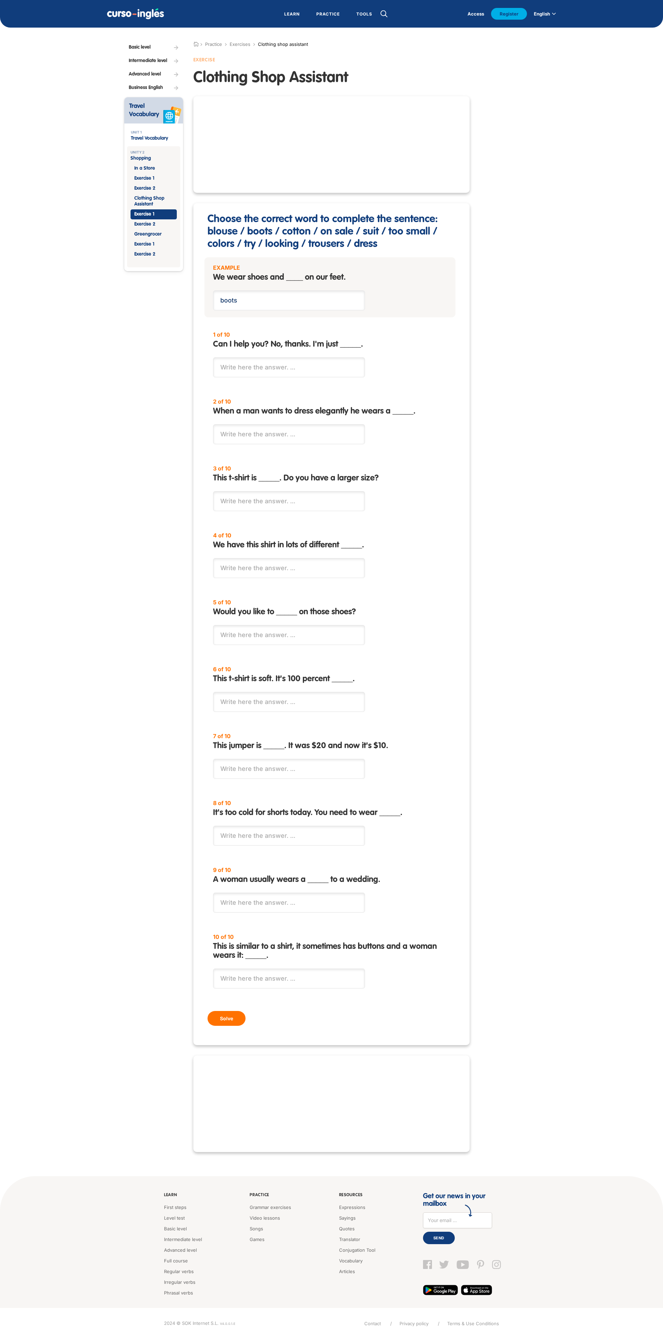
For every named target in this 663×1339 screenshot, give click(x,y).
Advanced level (180, 1250)
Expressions (352, 1207)
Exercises (240, 44)
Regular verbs (179, 1271)
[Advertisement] (331, 144)
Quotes (347, 1228)
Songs (256, 1228)
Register (509, 14)
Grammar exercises (270, 1207)
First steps (175, 1207)
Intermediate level (183, 1239)
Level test (174, 1218)
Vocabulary (351, 1260)
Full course (176, 1260)
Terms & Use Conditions (473, 1323)
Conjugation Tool (357, 1250)
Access (476, 14)
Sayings (347, 1218)
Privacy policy (414, 1323)
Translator (349, 1239)
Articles (347, 1271)
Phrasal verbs (178, 1293)
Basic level (175, 1228)
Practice (259, 1195)
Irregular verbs (179, 1282)
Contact (372, 1323)
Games (257, 1239)
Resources (351, 1195)
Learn (170, 1195)
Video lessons (265, 1218)
